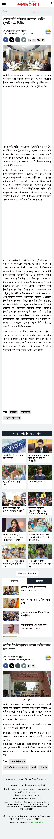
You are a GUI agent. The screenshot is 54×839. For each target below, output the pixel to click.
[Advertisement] (27, 116)
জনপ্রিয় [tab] (39, 581)
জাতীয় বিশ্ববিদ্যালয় (17, 761)
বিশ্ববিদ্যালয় (25, 412)
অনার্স (33, 767)
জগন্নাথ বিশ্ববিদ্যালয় (12, 418)
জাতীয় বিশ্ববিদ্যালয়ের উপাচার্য (16, 767)
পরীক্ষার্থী (43, 767)
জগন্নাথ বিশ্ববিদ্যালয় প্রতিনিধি (16, 31)
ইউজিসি (13, 412)
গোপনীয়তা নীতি (34, 779)
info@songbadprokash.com (28, 798)
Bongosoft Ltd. (37, 822)
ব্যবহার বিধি (23, 779)
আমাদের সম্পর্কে (11, 779)
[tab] (14, 581)
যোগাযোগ (44, 779)
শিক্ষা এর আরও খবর (27, 573)
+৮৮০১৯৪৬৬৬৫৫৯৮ (30, 795)
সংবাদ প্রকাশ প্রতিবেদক (14, 657)
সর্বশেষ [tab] (14, 581)
